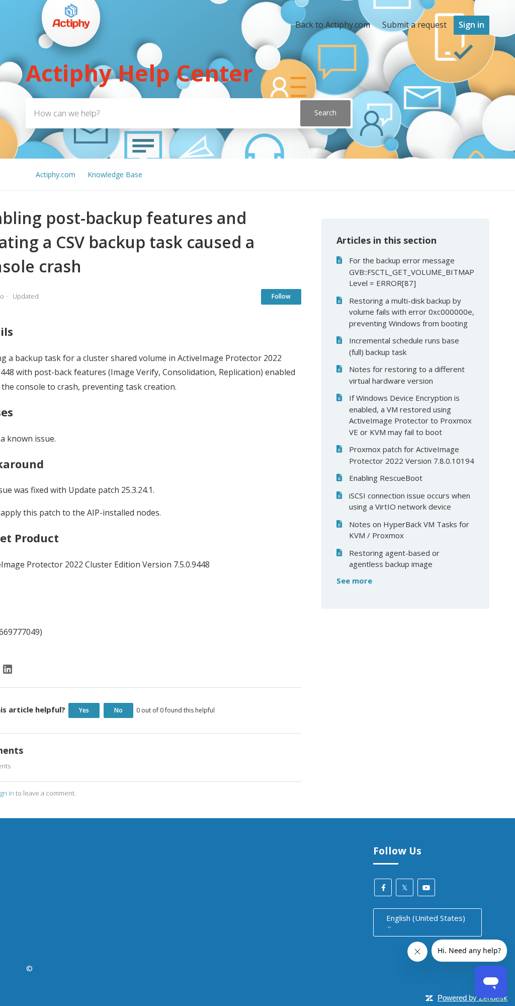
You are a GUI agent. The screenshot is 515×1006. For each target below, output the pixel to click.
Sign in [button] (471, 24)
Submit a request (414, 24)
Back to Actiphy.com (332, 24)
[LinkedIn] (7, 669)
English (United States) (425, 918)
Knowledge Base (115, 174)
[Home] (71, 66)
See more (354, 581)
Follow (281, 296)
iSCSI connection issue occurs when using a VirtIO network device (409, 501)
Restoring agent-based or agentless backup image (394, 558)
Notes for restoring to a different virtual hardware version (407, 375)
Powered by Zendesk (472, 997)
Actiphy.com (55, 174)
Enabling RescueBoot (385, 478)
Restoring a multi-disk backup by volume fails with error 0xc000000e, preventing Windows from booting (411, 312)
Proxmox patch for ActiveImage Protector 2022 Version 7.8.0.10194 (411, 455)
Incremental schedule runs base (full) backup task (404, 346)
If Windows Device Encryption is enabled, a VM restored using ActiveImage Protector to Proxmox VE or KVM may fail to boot (410, 415)
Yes (84, 710)
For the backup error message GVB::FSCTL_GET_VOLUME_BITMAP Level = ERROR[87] (411, 271)
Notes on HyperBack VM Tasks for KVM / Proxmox (409, 530)
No (118, 710)
